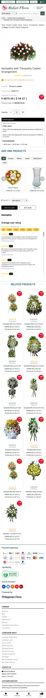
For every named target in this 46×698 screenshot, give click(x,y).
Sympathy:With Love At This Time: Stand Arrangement (12, 367)
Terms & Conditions (8, 654)
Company (5, 607)
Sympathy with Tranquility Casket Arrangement (18, 20)
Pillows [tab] (19, 158)
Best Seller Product (22, 2)
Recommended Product (10, 659)
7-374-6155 (9, 676)
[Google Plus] (21, 587)
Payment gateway (10, 547)
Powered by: (7, 592)
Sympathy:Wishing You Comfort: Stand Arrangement (34, 367)
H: (23, 144)
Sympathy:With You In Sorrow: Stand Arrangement (12, 325)
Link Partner (6, 628)
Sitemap (4, 622)
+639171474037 (11, 674)
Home (3, 18)
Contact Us (6, 667)
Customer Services (9, 681)
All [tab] (3, 158)
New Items (33, 2)
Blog (3, 614)
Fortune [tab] (10, 158)
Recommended (8, 2)
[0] (40, 694)
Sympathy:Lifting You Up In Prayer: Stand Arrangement (33, 493)
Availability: (11, 86)
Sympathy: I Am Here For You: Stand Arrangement (12, 535)
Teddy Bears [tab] (37, 158)
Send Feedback (9, 671)
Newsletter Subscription (10, 625)
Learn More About (9, 633)
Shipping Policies (7, 648)
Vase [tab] (4, 162)
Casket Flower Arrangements (16, 18)
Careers (4, 617)
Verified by (6, 567)
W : (14, 144)
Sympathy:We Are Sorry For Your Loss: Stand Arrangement (34, 409)
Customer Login (7, 640)
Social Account (8, 581)
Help (43, 2)
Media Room (6, 619)
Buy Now (27, 208)
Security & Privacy (8, 651)
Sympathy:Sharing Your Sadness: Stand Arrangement (12, 451)
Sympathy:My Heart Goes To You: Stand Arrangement (12, 493)
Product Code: (9, 91)
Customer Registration (9, 637)
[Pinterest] (17, 587)
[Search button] (42, 13)
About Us (5, 611)
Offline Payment (7, 646)
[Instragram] (12, 587)
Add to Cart (9, 208)
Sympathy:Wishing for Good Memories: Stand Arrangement (12, 409)
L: (6, 144)
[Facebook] (4, 587)
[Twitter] (8, 587)
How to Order (6, 643)
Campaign (5, 657)
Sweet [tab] (27, 158)
